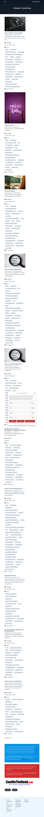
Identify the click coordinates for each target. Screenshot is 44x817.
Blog (6, 57)
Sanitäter (7, 79)
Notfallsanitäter (9, 59)
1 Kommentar (9, 571)
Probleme (7, 228)
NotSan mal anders (9, 724)
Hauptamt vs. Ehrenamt (17, 310)
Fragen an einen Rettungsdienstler (13, 308)
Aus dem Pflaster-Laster (10, 44)
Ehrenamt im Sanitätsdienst (11, 298)
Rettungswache (20, 618)
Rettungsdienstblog (9, 69)
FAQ (14, 300)
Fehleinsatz (8, 390)
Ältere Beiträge (8, 738)
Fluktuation (18, 452)
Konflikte (13, 313)
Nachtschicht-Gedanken (10, 575)
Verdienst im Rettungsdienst (11, 567)
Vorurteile (17, 340)
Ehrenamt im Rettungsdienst (11, 296)
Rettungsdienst (19, 62)
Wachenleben (8, 248)
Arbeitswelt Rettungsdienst (11, 450)
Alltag (6, 49)
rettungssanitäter (9, 74)
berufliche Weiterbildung (10, 517)
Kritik (13, 221)
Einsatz (19, 383)
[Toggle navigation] (5, 1)
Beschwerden (21, 52)
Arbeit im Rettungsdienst (10, 596)
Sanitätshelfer (8, 81)
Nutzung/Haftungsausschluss (18, 806)
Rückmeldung (18, 74)
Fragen (6, 305)
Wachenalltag (8, 482)
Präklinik (18, 724)
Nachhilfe (18, 57)
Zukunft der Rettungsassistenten (12, 86)
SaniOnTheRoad (36, 1)
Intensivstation (17, 709)
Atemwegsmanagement (10, 208)
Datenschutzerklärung (23, 423)
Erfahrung (7, 213)
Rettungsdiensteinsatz (10, 554)
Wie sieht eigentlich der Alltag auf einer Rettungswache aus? (14, 630)
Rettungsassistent (9, 62)
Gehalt (6, 534)
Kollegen (7, 221)
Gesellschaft (8, 455)
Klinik (6, 714)
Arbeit (6, 650)
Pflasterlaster (18, 59)
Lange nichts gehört (9, 125)
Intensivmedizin (8, 709)
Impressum (28, 423)
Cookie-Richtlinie (16, 423)
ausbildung (20, 512)
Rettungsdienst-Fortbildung (11, 235)
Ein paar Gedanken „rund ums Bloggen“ (14, 33)
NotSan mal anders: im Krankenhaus (13, 681)
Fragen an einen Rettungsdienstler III (13, 488)
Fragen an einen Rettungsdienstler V (13, 269)
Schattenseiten (19, 479)
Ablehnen (20, 421)
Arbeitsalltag (13, 49)
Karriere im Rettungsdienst (11, 539)
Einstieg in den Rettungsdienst (12, 522)
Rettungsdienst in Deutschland (12, 64)
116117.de (24, 759)
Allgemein (7, 440)
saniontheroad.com (19, 76)
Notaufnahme (21, 714)
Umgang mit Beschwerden (11, 84)
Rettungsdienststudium (10, 557)
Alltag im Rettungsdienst (15, 445)
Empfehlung (8, 300)
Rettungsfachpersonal (10, 71)
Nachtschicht (8, 606)
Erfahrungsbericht (16, 213)
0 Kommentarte (9, 88)
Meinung (18, 221)
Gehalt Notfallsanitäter (16, 534)
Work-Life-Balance (9, 569)
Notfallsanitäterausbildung (11, 462)
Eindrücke (20, 211)
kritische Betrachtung (14, 457)
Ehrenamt (7, 291)
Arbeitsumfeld (16, 447)
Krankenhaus (13, 714)
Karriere (20, 537)
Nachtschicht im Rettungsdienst (12, 608)
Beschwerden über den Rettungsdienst (13, 54)
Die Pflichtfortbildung (10, 191)
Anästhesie (7, 699)
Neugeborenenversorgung (11, 223)
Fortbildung (8, 216)
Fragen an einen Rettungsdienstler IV (13, 364)
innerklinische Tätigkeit (10, 707)
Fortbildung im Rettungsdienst (12, 218)
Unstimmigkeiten (19, 245)
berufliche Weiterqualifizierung (12, 520)
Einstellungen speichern (30, 421)
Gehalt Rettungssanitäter (11, 537)
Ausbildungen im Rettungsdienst (12, 515)
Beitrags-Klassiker (9, 452)
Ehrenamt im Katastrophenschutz (12, 293)
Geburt (22, 218)
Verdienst (18, 564)
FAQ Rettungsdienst (9, 303)
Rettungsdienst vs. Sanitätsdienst (12, 325)
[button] (34, 393)
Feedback (12, 57)
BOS (19, 142)
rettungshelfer (20, 71)
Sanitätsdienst (15, 79)
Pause (16, 147)
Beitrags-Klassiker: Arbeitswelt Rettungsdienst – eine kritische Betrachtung (15, 429)
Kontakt (14, 790)
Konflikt (7, 313)
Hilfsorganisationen (17, 455)
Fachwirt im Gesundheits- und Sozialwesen (14, 527)
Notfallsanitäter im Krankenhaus (12, 719)
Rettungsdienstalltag (10, 67)
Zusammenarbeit (9, 342)
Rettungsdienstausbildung (11, 472)
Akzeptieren (13, 421)
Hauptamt (16, 145)
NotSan (21, 721)
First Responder (8, 145)
